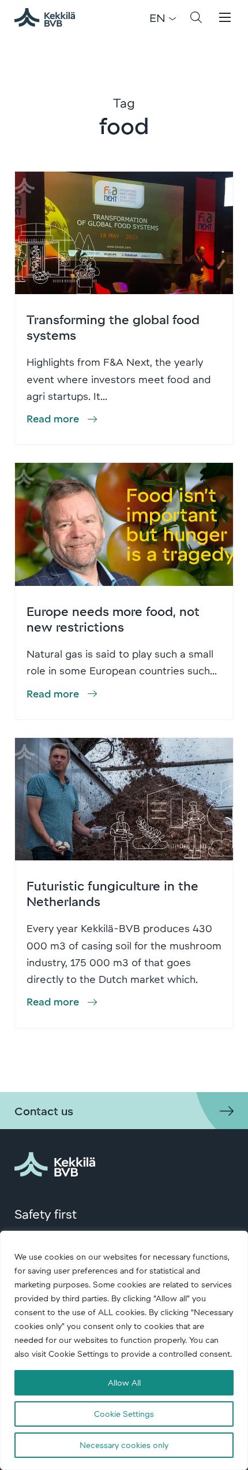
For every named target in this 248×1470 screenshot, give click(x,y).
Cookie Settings (124, 1414)
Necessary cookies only (124, 1445)
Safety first (45, 1213)
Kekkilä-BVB (51, 17)
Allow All (124, 1382)
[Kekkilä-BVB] (54, 1162)
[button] (196, 17)
